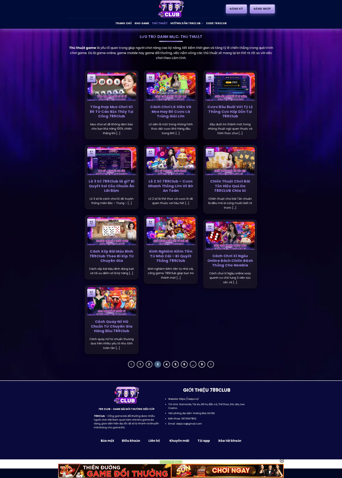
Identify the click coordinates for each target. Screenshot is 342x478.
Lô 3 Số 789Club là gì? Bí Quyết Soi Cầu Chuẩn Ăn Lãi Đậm (111, 186)
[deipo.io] (171, 9)
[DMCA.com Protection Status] (171, 462)
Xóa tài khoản (229, 440)
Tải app (204, 440)
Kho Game (142, 23)
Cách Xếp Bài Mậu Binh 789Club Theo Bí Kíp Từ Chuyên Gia (111, 256)
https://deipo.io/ (189, 399)
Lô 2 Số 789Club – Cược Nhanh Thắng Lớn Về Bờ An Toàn (170, 186)
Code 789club (216, 23)
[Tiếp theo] (210, 364)
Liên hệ (154, 440)
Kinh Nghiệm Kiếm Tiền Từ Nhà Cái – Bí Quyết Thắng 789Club (170, 256)
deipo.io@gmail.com (189, 423)
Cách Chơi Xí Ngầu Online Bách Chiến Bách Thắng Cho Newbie (230, 260)
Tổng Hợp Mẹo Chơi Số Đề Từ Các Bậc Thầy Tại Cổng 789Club (111, 111)
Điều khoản (131, 440)
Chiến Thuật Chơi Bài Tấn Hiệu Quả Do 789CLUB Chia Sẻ (230, 186)
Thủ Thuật (160, 23)
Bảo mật (108, 440)
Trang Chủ (123, 23)
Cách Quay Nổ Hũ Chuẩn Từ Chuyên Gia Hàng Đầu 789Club (112, 326)
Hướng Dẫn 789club (185, 23)
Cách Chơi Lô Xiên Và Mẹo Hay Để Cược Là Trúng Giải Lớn (170, 111)
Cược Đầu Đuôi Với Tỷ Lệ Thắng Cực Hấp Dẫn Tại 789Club (230, 111)
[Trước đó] (131, 364)
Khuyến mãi (179, 440)
